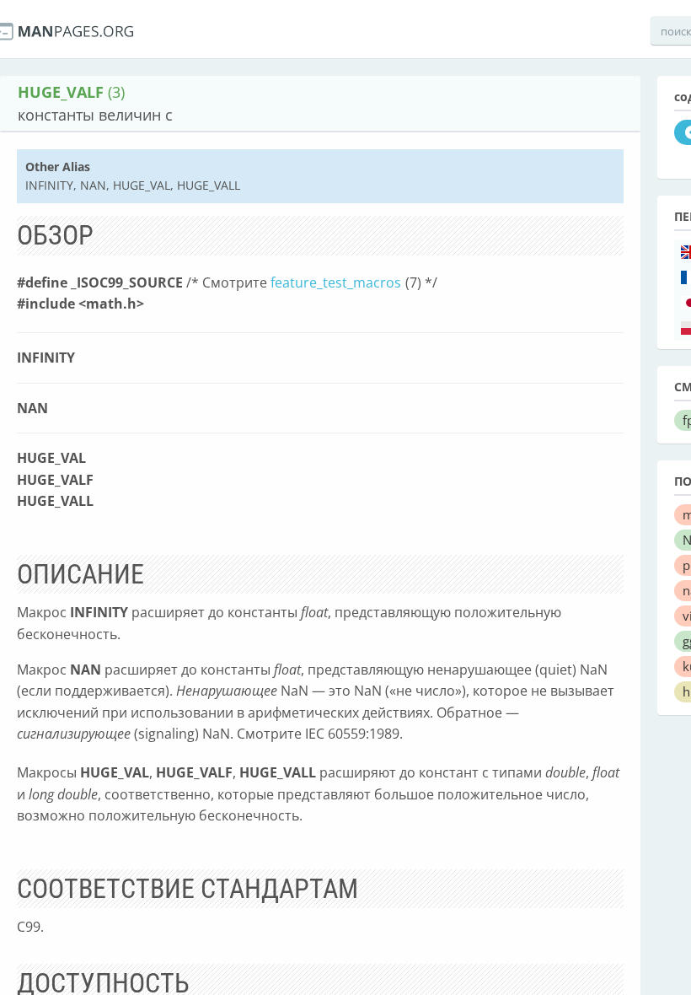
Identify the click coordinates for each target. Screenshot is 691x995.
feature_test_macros (336, 282)
